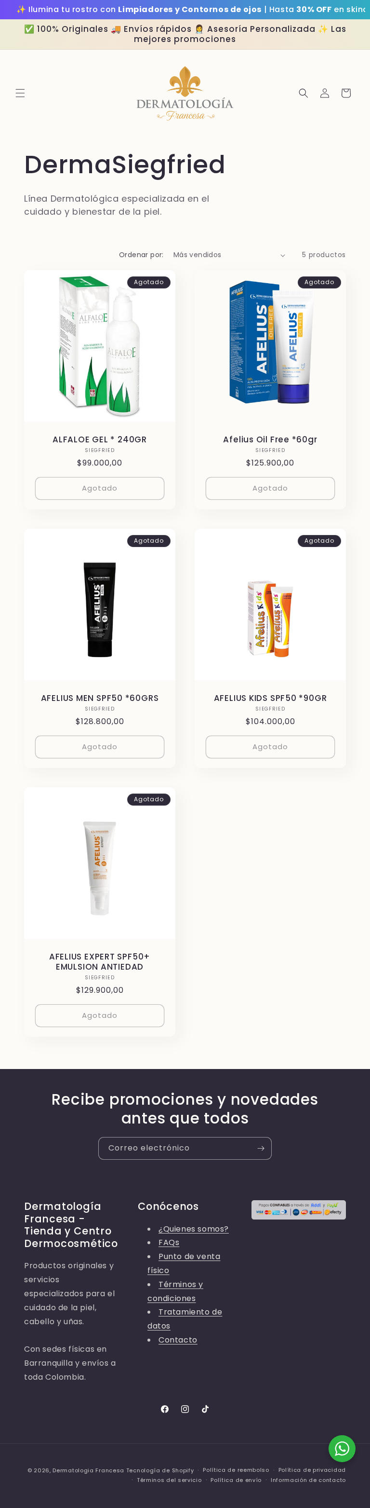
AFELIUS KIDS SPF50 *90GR (270, 698)
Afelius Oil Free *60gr (270, 440)
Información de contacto (308, 1480)
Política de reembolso (236, 1470)
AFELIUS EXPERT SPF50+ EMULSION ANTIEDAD (99, 962)
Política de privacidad (312, 1470)
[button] (20, 93)
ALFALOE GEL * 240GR (100, 440)
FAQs (169, 1242)
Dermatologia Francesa (88, 1470)
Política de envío (236, 1480)
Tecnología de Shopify (160, 1470)
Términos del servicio (169, 1480)
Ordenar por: (141, 255)
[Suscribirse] (260, 1148)
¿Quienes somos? (194, 1228)
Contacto (178, 1339)
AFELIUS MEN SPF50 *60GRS (100, 698)
